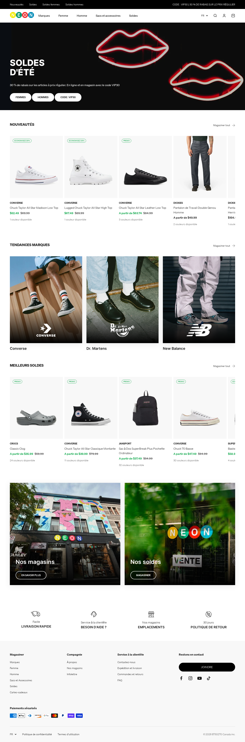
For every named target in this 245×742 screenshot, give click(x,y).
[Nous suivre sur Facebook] (181, 678)
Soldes (33, 4)
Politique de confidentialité (37, 734)
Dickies (178, 203)
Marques (44, 15)
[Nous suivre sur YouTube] (199, 678)
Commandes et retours (130, 674)
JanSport (125, 444)
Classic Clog (17, 448)
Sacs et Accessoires (21, 680)
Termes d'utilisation (68, 734)
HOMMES (43, 97)
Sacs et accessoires (108, 15)
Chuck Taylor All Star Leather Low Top (142, 207)
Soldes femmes (51, 4)
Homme (82, 15)
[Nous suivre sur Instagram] (190, 678)
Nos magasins (75, 668)
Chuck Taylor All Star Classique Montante (90, 448)
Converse (16, 203)
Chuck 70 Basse (183, 448)
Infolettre (72, 674)
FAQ (119, 680)
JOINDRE (207, 667)
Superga (233, 444)
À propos (72, 662)
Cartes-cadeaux (18, 692)
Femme (63, 15)
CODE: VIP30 (68, 97)
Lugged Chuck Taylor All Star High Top (88, 207)
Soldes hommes (74, 4)
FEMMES (21, 97)
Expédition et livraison (129, 668)
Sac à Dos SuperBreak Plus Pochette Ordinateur (142, 451)
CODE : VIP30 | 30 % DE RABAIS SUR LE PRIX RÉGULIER (204, 4)
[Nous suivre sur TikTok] (208, 678)
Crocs (14, 444)
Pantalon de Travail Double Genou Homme (194, 210)
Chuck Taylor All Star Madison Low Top (34, 207)
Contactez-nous (126, 662)
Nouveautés (16, 4)
